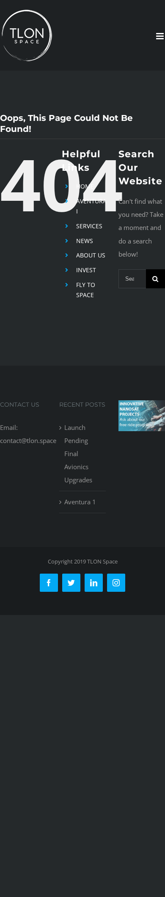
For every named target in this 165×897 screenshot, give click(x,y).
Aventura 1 (80, 502)
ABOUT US (90, 255)
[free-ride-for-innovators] (141, 406)
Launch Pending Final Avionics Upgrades (78, 453)
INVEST (86, 270)
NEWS (84, 241)
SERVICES (89, 226)
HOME (85, 186)
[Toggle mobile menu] (160, 36)
